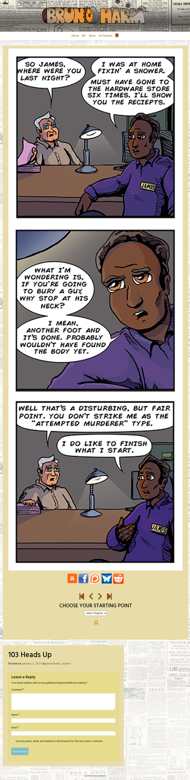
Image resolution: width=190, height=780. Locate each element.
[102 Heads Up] (91, 596)
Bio (84, 35)
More (92, 35)
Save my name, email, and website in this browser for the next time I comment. (59, 741)
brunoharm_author (59, 663)
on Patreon (105, 35)
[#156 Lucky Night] (109, 596)
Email (14, 728)
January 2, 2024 (32, 663)
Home (75, 35)
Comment (16, 690)
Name (14, 715)
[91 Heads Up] (81, 596)
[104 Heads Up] (96, 309)
